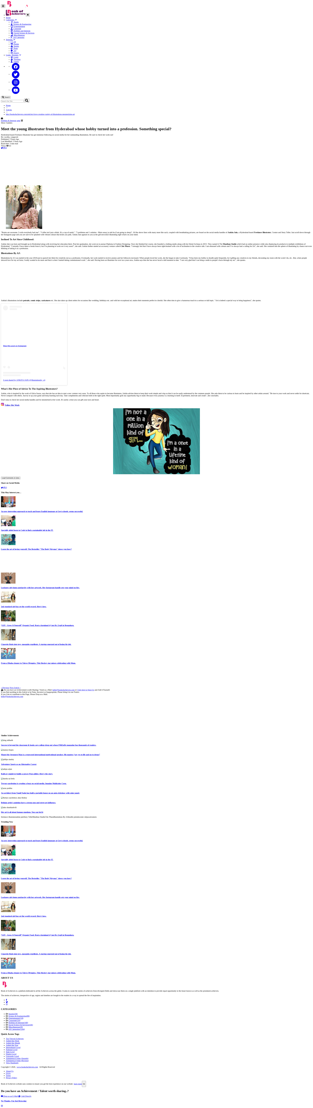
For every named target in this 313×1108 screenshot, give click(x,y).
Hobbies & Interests (8, 121)
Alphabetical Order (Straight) (17, 1058)
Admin (15, 62)
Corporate (16, 29)
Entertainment (19, 26)
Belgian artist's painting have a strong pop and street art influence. (28, 803)
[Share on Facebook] (4, 148)
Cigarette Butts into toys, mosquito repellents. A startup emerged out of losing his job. (36, 644)
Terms (8, 1076)
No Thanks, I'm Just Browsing (13, 1101)
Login (15, 57)
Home (8, 18)
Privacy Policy (11, 1078)
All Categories (18, 37)
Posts (15, 48)
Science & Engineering (21, 24)
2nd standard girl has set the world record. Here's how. (23, 607)
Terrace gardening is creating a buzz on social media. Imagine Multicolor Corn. (34, 783)
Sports (16, 22)
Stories (16, 46)
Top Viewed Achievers (15, 1039)
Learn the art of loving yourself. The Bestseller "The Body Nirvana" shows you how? (36, 549)
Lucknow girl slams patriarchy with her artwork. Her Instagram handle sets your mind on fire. (40, 588)
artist (18, 121)
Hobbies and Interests (21, 31)
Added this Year (12, 1045)
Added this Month (13, 1043)
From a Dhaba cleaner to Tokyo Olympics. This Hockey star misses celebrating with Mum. (38, 663)
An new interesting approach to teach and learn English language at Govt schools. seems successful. (42, 511)
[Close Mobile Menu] (28, 14)
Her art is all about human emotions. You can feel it (22, 812)
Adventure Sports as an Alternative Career (19, 764)
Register (17, 59)
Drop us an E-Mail (10, 1096)
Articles (9, 110)
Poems (16, 44)
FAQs (8, 1073)
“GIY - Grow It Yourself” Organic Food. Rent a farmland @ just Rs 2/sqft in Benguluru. (37, 625)
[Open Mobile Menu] (3, 6)
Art (14, 51)
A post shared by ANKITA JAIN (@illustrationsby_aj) (24, 380)
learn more (78, 1084)
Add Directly (26, 1096)
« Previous (5, 688)
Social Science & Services (23, 33)
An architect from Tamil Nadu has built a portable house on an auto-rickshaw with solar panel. (40, 793)
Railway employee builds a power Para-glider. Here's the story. (27, 774)
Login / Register (12, 55)
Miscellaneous (19, 35)
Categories (10, 20)
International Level (13, 1047)
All (14, 42)
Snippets (9, 40)
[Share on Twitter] (2, 148)
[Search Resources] (26, 101)
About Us (9, 1071)
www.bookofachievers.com (27, 1067)
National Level (11, 1050)
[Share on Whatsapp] (6, 148)
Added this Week (12, 1041)
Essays (16, 53)
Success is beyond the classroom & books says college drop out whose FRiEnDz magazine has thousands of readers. (48, 745)
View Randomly (12, 1063)
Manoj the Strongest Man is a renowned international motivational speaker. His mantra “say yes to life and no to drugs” (50, 755)
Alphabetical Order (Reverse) (17, 1061)
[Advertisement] (74, 166)
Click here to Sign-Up (85, 690)
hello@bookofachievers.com (63, 690)
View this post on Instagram (14, 346)
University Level (12, 1056)
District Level (11, 1054)
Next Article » (15, 688)
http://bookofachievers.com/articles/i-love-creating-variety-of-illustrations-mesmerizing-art (40, 114)
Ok (84, 1084)
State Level (10, 1052)
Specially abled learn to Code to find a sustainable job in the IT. (27, 530)
